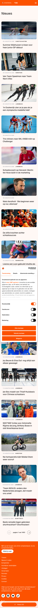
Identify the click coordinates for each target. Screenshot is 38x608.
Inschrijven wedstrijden (8, 565)
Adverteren (5, 571)
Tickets (3, 557)
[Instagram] (8, 595)
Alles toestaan (19, 328)
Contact (4, 581)
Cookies (4, 579)
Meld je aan (7, 551)
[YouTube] (13, 595)
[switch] (33, 309)
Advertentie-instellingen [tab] (27, 273)
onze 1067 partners (12, 282)
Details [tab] (15, 273)
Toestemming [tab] (6, 273)
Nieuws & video (6, 560)
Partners (4, 573)
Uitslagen (4, 568)
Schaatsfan (5, 563)
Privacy (3, 576)
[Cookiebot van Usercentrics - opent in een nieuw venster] (28, 268)
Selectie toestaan (19, 333)
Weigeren (19, 338)
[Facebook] (3, 595)
